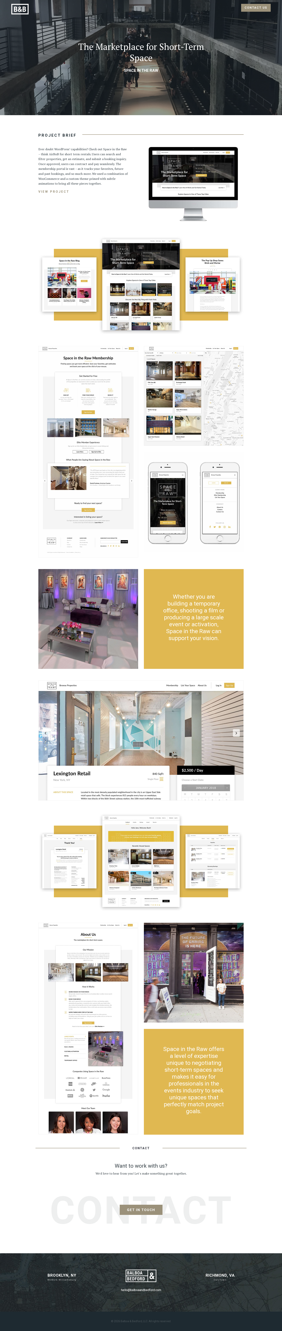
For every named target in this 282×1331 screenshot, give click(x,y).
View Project (53, 191)
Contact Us (256, 7)
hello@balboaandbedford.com (141, 1290)
